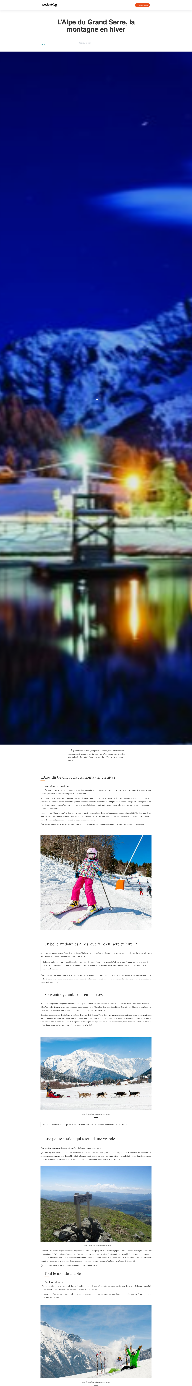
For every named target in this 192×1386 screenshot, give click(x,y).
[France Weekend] (49, 5)
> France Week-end (142, 5)
